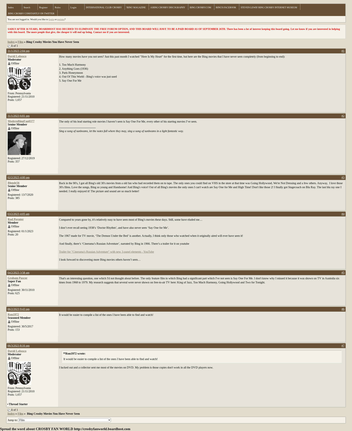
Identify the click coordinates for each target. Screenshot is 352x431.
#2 (343, 115)
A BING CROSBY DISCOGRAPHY (167, 7)
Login (73, 7)
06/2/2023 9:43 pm (19, 309)
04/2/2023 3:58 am (18, 272)
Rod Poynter (16, 219)
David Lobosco (17, 56)
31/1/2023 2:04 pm (19, 50)
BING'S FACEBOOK (226, 7)
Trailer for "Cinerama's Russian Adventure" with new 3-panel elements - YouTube (106, 251)
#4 (343, 214)
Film (20, 41)
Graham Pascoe (17, 278)
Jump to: (13, 420)
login (51, 19)
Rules (57, 7)
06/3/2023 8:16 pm (19, 345)
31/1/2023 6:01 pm (19, 115)
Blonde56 (13, 182)
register (61, 19)
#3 (343, 177)
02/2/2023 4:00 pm (19, 177)
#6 (343, 309)
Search (27, 7)
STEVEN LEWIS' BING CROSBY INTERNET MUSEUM (269, 7)
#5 (343, 272)
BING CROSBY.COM (200, 7)
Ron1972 (13, 314)
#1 (343, 50)
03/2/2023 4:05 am (18, 214)
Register (43, 7)
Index (11, 7)
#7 (343, 345)
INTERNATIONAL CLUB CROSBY (104, 7)
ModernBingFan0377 (21, 121)
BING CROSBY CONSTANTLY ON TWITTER (31, 13)
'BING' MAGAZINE (136, 7)
